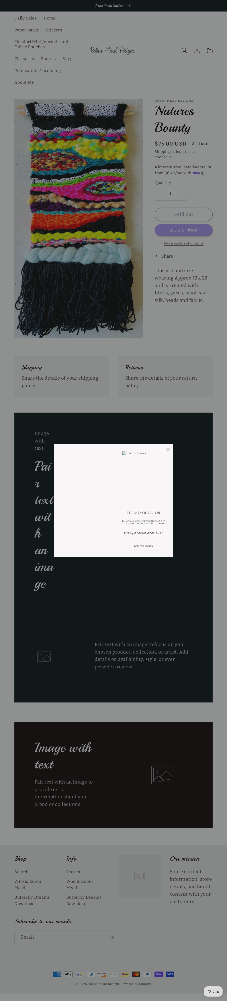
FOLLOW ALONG (143, 546)
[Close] (168, 449)
